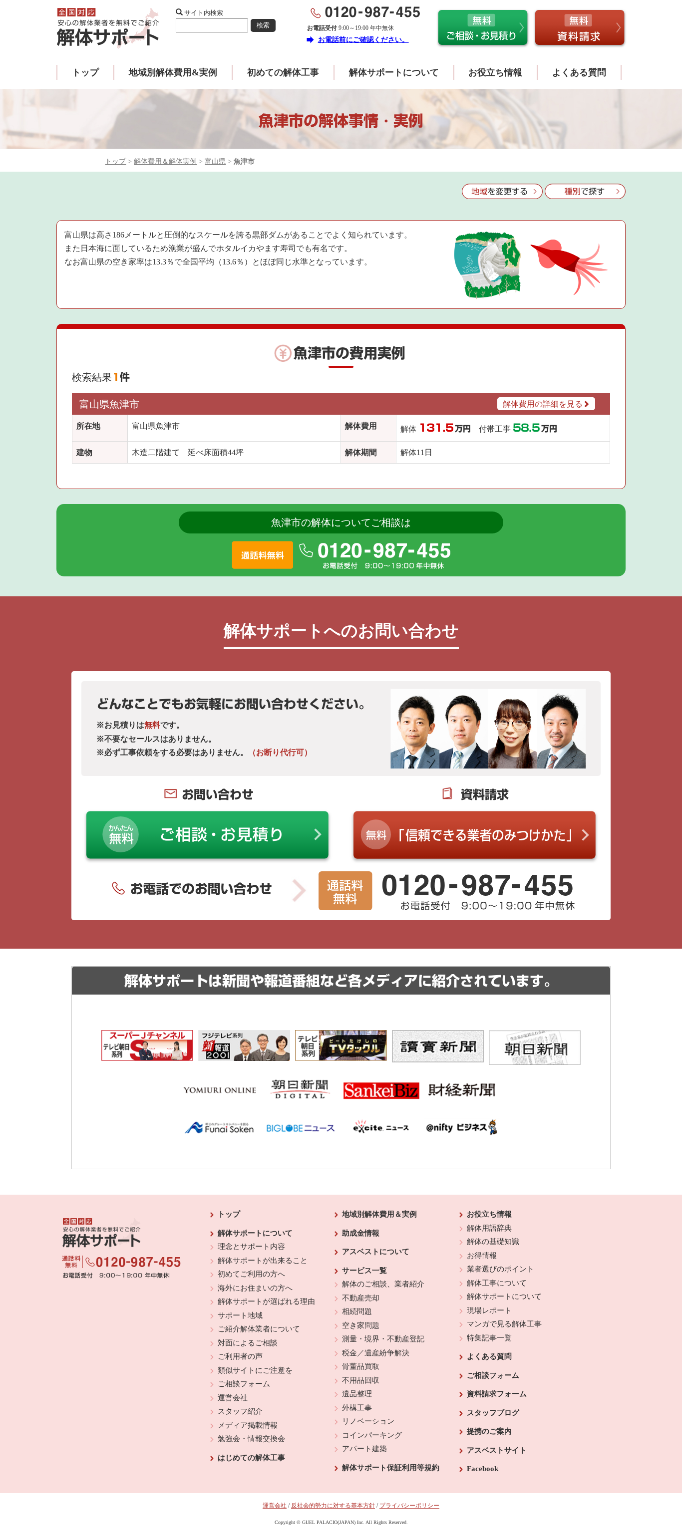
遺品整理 (357, 1394)
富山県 (215, 161)
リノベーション (368, 1421)
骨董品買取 (360, 1366)
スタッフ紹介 (240, 1411)
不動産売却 (360, 1298)
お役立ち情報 (495, 72)
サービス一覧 (364, 1271)
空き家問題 (360, 1325)
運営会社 (233, 1398)
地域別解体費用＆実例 (379, 1214)
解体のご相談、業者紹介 (383, 1284)
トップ (85, 72)
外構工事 (357, 1408)
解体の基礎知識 (493, 1242)
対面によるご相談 (248, 1343)
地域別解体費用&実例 (173, 72)
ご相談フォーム (244, 1384)
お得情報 (482, 1256)
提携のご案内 (489, 1431)
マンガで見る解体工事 (504, 1324)
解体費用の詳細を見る (543, 404)
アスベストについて (375, 1252)
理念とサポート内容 (251, 1247)
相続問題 (357, 1311)
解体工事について (497, 1283)
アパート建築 (364, 1449)
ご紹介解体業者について (259, 1329)
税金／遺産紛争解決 (375, 1353)
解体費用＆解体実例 (165, 161)
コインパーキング (372, 1435)
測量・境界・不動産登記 (383, 1339)
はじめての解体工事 (251, 1458)
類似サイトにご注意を (255, 1370)
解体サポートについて (394, 72)
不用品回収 (360, 1380)
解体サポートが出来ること (263, 1261)
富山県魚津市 (109, 404)
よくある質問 (579, 72)
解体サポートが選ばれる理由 (266, 1301)
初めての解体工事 (283, 72)
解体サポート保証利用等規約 (390, 1468)
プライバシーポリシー (409, 1505)
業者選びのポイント (500, 1269)
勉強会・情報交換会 (251, 1439)
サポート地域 (240, 1315)
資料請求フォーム (497, 1394)
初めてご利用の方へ (251, 1274)
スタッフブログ (493, 1413)
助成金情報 (360, 1233)
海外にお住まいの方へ (255, 1288)
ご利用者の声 (240, 1356)
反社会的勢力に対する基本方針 (333, 1505)
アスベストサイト (497, 1450)
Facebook (482, 1469)
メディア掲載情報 (248, 1425)
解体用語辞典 (489, 1228)
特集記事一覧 (489, 1338)
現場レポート (489, 1310)
